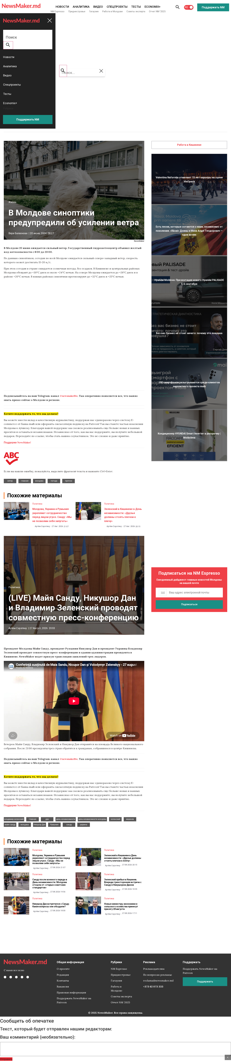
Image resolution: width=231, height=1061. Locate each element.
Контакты (63, 980)
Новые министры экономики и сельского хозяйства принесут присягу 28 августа (121, 906)
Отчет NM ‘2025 (157, 11)
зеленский (115, 819)
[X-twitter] (10, 977)
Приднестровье (76, 11)
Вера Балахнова (17, 233)
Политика (37, 504)
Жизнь (12, 202)
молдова (39, 481)
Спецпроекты (117, 6)
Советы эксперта (135, 11)
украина (83, 825)
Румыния (54, 825)
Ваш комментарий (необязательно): (37, 1037)
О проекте (63, 968)
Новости (62, 6)
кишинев (130, 819)
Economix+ (152, 6)
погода (54, 481)
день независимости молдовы (92, 819)
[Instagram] (16, 977)
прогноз (68, 481)
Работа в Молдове (112, 11)
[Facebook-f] (5, 977)
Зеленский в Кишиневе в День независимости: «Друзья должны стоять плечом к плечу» (122, 858)
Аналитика (81, 6)
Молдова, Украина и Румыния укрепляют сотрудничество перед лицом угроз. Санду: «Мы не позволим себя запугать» (51, 859)
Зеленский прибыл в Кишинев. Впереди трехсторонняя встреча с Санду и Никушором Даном (122, 882)
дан (47, 819)
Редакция (63, 974)
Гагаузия (94, 11)
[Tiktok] (22, 977)
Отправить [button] (6, 1059)
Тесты (136, 6)
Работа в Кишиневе (189, 144)
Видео (98, 6)
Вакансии (63, 986)
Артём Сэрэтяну (42, 526)
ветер (10, 481)
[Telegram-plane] (27, 977)
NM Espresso (57, 11)
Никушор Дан (39, 825)
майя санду (10, 825)
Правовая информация (71, 992)
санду (69, 825)
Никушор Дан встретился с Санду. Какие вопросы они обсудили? (51, 905)
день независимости (65, 819)
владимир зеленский (14, 819)
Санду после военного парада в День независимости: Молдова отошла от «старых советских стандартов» (49, 883)
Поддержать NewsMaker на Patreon (74, 1000)
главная (24, 481)
